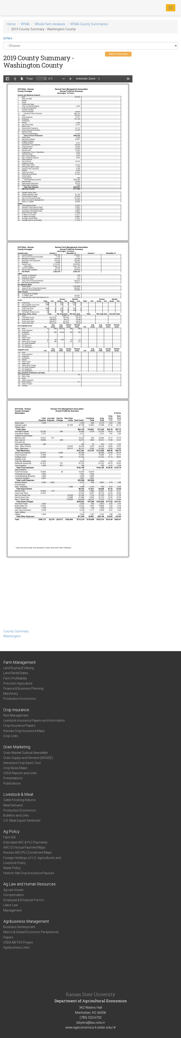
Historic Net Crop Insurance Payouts (28, 873)
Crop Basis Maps (15, 768)
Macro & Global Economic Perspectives (31, 932)
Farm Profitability (15, 678)
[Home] (17, 7)
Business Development (19, 927)
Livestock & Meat (18, 794)
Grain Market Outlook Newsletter (25, 752)
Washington (12, 636)
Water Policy (12, 868)
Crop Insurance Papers (19, 725)
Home (11, 24)
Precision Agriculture (17, 683)
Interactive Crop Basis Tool (22, 763)
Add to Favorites (118, 54)
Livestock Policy (14, 863)
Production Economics (19, 698)
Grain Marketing (16, 747)
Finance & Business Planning (23, 688)
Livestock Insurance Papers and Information (34, 720)
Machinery (10, 693)
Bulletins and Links (16, 815)
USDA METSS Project (18, 942)
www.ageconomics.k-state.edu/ (90, 1027)
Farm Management (19, 662)
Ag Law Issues (13, 890)
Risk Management (15, 715)
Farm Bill (9, 837)
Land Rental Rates (15, 673)
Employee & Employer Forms (23, 900)
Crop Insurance (16, 709)
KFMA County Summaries (89, 24)
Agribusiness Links (16, 947)
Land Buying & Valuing (18, 668)
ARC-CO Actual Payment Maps (24, 847)
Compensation (13, 895)
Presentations (13, 778)
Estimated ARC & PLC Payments (25, 842)
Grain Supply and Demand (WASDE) (28, 758)
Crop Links (10, 736)
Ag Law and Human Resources (29, 884)
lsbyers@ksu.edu (90, 1023)
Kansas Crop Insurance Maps (24, 731)
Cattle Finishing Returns (19, 800)
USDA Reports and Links (20, 773)
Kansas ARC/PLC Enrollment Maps (27, 852)
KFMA (25, 24)
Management (12, 910)
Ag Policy (11, 831)
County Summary (16, 631)
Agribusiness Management (26, 921)
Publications (12, 783)
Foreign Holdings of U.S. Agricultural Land (32, 858)
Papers (8, 937)
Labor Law (10, 905)
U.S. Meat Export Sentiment (21, 820)
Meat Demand (13, 805)
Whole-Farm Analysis (50, 24)
